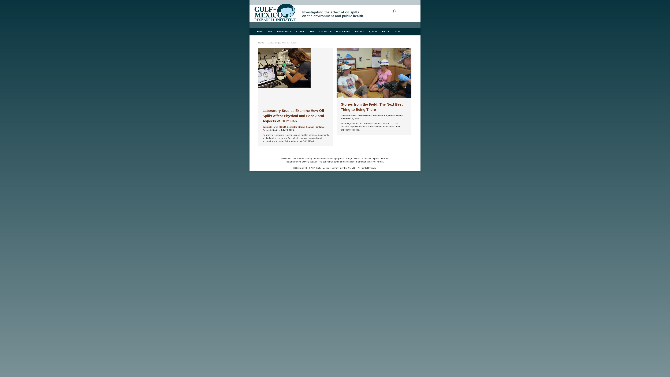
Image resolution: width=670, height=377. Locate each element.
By (270, 130)
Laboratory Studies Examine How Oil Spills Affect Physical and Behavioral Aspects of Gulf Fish (293, 116)
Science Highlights (315, 127)
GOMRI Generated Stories (292, 127)
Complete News (270, 127)
